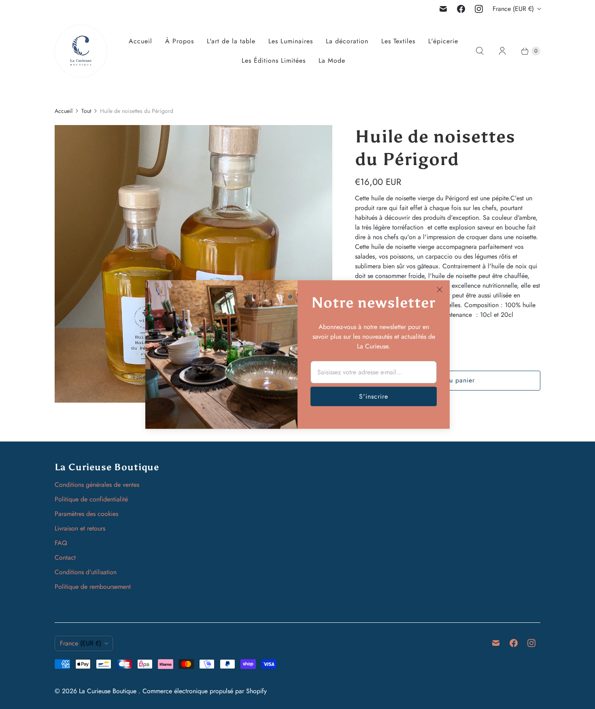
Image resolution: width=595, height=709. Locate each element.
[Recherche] (479, 51)
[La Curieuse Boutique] (81, 51)
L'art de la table (231, 41)
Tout (86, 111)
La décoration (347, 41)
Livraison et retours (80, 528)
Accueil (140, 41)
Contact (65, 557)
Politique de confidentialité (91, 499)
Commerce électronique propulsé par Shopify (204, 691)
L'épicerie (443, 41)
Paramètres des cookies (86, 513)
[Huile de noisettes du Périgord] (193, 264)
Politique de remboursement (93, 586)
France (513, 8)
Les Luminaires (290, 41)
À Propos (179, 41)
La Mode (332, 60)
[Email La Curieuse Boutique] (443, 9)
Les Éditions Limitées (274, 60)
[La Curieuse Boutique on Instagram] (479, 9)
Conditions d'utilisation (86, 572)
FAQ (61, 543)
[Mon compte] (502, 51)
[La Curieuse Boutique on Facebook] (461, 9)
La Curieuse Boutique (108, 691)
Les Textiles (398, 41)
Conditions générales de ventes (97, 484)
